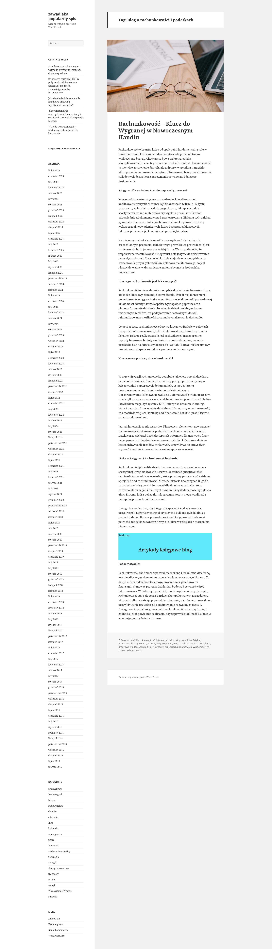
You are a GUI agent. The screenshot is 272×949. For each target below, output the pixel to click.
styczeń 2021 (55, 494)
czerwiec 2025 (56, 238)
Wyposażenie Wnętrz (60, 890)
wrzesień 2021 (56, 448)
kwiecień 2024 (56, 312)
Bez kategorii (55, 794)
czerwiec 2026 (56, 176)
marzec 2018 (55, 613)
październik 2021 (57, 443)
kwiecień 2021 (56, 477)
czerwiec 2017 (56, 653)
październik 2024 (57, 278)
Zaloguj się (54, 918)
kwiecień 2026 (56, 187)
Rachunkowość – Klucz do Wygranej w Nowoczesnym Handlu (155, 130)
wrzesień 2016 (56, 698)
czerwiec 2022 (56, 403)
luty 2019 (53, 568)
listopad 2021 (55, 437)
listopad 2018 (55, 585)
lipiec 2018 (54, 596)
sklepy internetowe (58, 868)
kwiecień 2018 (56, 607)
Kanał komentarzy (58, 930)
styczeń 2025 (55, 267)
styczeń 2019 (55, 573)
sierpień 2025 (55, 227)
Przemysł (53, 845)
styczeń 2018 (55, 624)
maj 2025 (53, 244)
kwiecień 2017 (56, 664)
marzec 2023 (55, 369)
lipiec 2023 (54, 352)
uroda (51, 879)
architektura (55, 788)
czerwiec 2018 (56, 602)
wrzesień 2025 (56, 221)
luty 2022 (53, 426)
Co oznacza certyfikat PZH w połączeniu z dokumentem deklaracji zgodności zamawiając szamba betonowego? (63, 85)
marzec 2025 (55, 255)
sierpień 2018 (55, 590)
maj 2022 (53, 409)
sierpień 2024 (55, 289)
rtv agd (52, 862)
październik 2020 (57, 505)
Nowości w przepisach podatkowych (172, 646)
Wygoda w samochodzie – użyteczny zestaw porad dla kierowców (63, 130)
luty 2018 (53, 619)
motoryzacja (55, 834)
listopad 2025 (55, 216)
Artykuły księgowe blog (165, 550)
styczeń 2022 (55, 431)
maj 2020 (53, 528)
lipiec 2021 (54, 460)
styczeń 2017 (55, 681)
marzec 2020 (55, 534)
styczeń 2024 (55, 329)
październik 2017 (57, 636)
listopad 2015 (55, 738)
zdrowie (52, 896)
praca (51, 839)
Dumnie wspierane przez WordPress (138, 677)
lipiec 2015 (54, 761)
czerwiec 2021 (56, 465)
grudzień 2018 (56, 579)
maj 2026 (53, 181)
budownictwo (55, 805)
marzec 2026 (55, 193)
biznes (51, 800)
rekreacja (53, 856)
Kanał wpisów (55, 924)
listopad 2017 (55, 630)
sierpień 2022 (55, 392)
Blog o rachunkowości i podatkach (191, 643)
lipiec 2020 (54, 522)
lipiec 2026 (54, 170)
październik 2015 (57, 744)
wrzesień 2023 (56, 340)
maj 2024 (53, 306)
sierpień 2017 (55, 641)
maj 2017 (53, 658)
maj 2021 (53, 471)
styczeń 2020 (55, 539)
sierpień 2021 (55, 454)
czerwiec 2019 (56, 556)
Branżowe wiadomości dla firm (135, 646)
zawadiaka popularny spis (62, 16)
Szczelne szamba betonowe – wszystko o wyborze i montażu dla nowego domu (64, 70)
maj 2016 (53, 721)
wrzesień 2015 (56, 749)
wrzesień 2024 (56, 284)
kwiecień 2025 (56, 250)
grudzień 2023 (56, 335)
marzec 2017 (55, 670)
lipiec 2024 (54, 295)
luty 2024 (53, 323)
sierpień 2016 (55, 704)
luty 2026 (53, 198)
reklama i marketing (59, 851)
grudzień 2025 (56, 210)
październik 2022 (57, 386)
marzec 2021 (55, 482)
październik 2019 (57, 545)
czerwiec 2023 (56, 357)
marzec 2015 (55, 766)
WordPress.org (56, 935)
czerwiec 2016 (56, 715)
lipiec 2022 (54, 397)
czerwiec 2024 (56, 301)
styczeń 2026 (55, 204)
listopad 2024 (55, 272)
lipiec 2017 (54, 647)
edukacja (53, 817)
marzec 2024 (55, 318)
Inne (50, 822)
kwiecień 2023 (56, 363)
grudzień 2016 (56, 687)
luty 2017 (53, 676)
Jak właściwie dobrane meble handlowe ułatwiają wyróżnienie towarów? (64, 102)
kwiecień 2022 (56, 414)
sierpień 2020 (55, 517)
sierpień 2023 (55, 346)
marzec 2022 (55, 420)
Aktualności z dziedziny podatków (174, 640)
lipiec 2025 (54, 233)
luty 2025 (53, 261)
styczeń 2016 (55, 727)
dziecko (52, 811)
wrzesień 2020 (56, 511)
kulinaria (53, 828)
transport (53, 873)
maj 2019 (53, 562)
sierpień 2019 (55, 551)
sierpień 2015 (55, 755)
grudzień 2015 (56, 732)
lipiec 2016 (54, 710)
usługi (51, 885)
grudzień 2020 (56, 499)
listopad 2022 (55, 380)
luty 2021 (53, 488)
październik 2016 (57, 693)
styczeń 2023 (55, 375)
